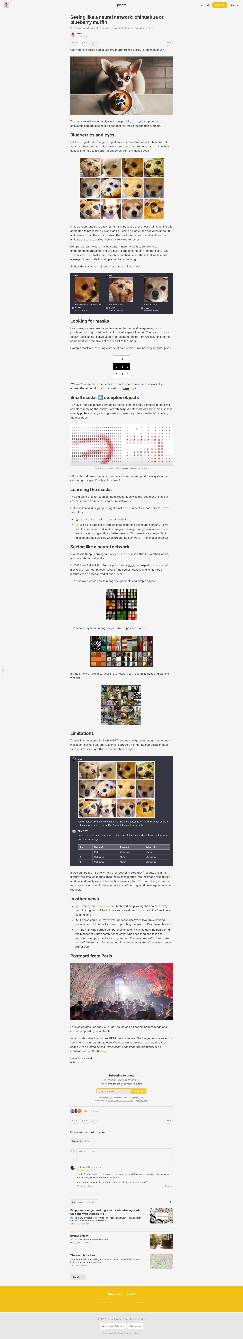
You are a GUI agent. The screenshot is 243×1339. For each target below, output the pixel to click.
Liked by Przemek (86, 1170)
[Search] (202, 5)
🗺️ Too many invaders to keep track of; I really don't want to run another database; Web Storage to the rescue (105, 1219)
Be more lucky (79, 1235)
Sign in (234, 5)
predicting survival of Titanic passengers (140, 537)
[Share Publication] (208, 5)
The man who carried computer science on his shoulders (115, 929)
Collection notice (138, 1319)
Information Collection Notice (120, 1100)
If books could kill (90, 920)
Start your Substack (114, 1326)
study (131, 565)
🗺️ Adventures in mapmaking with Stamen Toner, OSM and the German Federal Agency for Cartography (105, 1260)
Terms (125, 1319)
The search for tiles (82, 1255)
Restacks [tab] (89, 1141)
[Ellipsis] (171, 1167)
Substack (107, 1333)
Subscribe (220, 5)
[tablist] (82, 1141)
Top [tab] (73, 1202)
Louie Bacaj (104, 906)
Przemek (81, 33)
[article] (121, 1218)
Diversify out (87, 906)
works (164, 554)
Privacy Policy (142, 1100)
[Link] (66, 135)
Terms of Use (135, 1097)
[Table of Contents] (3, 669)
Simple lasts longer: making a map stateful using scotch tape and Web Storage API (106, 1212)
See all (76, 1276)
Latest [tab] (81, 1202)
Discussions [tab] (92, 1202)
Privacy (117, 1319)
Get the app (135, 1326)
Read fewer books (158, 924)
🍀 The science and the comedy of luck (89, 1239)
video (124, 468)
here (126, 388)
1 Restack (95, 1111)
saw (91, 328)
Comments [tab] (77, 1141)
